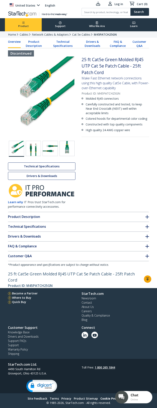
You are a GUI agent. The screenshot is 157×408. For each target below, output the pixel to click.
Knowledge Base (19, 332)
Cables (24, 34)
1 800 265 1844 (105, 367)
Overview (14, 42)
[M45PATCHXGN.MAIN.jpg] (16, 149)
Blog (84, 320)
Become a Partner (25, 293)
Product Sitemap (86, 398)
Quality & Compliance (96, 315)
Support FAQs (17, 341)
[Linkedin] (85, 335)
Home (12, 34)
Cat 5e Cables (81, 34)
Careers (87, 311)
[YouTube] (94, 335)
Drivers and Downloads (23, 336)
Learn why (15, 202)
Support (60, 26)
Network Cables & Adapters (50, 34)
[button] (41, 386)
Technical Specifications (63, 44)
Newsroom (89, 298)
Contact (87, 302)
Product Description (34, 44)
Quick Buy (19, 302)
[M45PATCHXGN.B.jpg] (50, 148)
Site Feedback (37, 398)
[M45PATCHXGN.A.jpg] (33, 148)
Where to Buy (21, 298)
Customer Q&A (139, 44)
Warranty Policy (18, 349)
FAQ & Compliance (118, 44)
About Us (88, 307)
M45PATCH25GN (105, 34)
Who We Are (97, 26)
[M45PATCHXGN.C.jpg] (67, 148)
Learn (134, 26)
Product (23, 26)
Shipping (13, 354)
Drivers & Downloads (92, 44)
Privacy (66, 398)
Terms (54, 398)
